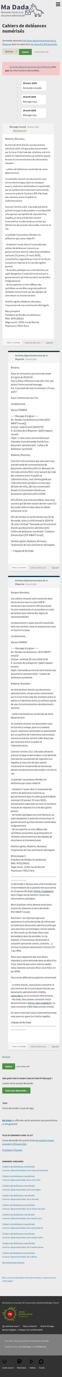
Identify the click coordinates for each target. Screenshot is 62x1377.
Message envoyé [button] (17, 126)
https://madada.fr (43, 891)
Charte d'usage (47, 1326)
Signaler (49, 342)
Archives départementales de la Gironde (20, 1199)
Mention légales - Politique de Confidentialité (22, 1329)
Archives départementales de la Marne (19, 1256)
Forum (42, 1367)
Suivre (25, 51)
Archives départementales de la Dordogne (21, 1189)
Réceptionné (19, 130)
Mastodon (21, 1367)
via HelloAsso (40, 1346)
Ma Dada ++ (8, 1120)
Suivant (18, 1150)
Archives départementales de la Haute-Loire (22, 1218)
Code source (8, 1367)
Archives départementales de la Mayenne (31, 66)
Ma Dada (22, 10)
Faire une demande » (16, 1090)
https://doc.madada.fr (39, 1002)
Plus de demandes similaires (13, 1262)
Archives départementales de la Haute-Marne (22, 1228)
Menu (58, 4)
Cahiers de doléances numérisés (18, 1166)
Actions (9, 51)
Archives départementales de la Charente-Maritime (25, 1170)
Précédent (7, 1150)
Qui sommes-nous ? (11, 1326)
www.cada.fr (17, 995)
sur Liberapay (25, 1346)
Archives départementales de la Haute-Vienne (22, 1247)
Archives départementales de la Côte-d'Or (21, 1180)
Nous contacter (30, 1326)
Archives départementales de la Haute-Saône (22, 1237)
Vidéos (32, 1367)
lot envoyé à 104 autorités (43, 44)
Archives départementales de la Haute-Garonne (23, 1208)
